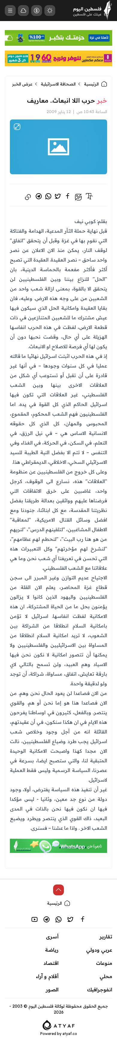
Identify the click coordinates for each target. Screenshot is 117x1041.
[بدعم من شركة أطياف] (59, 1024)
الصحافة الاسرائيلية (58, 84)
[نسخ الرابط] (28, 197)
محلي (106, 976)
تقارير (106, 937)
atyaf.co (69, 1033)
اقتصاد (51, 963)
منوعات (104, 963)
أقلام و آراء (47, 976)
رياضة (51, 950)
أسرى (52, 937)
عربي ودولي (99, 950)
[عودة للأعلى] (58, 890)
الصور (52, 990)
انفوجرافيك (99, 990)
